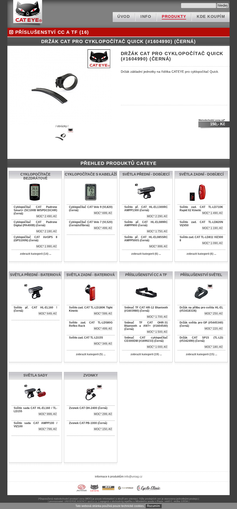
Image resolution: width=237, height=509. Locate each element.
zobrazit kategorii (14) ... (35, 253)
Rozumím (153, 506)
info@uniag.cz (133, 476)
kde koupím (211, 16)
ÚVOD (123, 16)
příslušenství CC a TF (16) (51, 32)
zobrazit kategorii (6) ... (146, 253)
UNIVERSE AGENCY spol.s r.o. (81, 501)
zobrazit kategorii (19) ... (146, 354)
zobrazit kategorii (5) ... (91, 354)
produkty (174, 16)
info (145, 16)
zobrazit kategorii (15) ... (201, 354)
